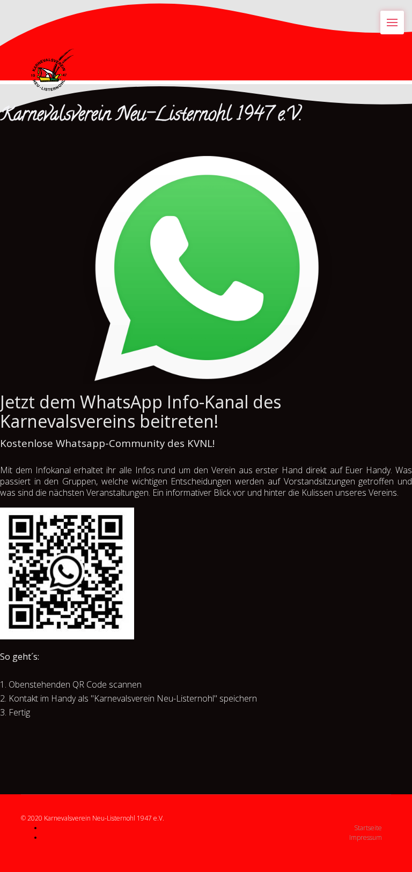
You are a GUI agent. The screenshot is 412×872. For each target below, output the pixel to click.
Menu (392, 22)
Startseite (368, 827)
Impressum (365, 837)
